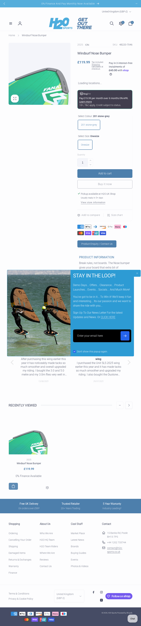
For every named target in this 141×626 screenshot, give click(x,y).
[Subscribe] (125, 335)
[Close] (137, 273)
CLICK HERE (108, 317)
